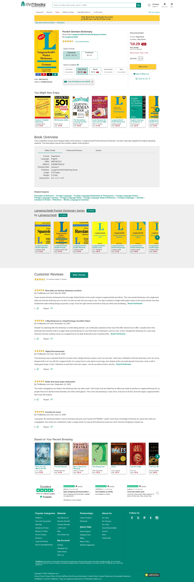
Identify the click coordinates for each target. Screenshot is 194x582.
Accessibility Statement (122, 576)
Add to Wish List (142, 74)
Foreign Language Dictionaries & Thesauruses (94, 196)
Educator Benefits (63, 521)
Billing (82, 538)
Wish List (60, 555)
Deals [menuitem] (57, 12)
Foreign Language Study (70, 198)
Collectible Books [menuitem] (83, 12)
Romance (38, 538)
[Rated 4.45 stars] (68, 41)
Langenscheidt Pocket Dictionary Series (89, 34)
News (104, 535)
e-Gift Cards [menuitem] (98, 12)
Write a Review (79, 275)
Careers (105, 531)
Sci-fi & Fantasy (40, 535)
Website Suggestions (87, 545)
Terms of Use (39, 576)
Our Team (105, 524)
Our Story (105, 518)
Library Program (85, 518)
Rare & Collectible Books (44, 545)
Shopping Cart (62, 548)
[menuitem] (155, 4)
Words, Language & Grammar (76, 200)
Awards (98, 150)
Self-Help (38, 524)
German (140, 198)
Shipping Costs (85, 535)
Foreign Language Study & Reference (100, 198)
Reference (57, 200)
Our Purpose (106, 521)
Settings (60, 545)
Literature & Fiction (42, 200)
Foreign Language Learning (46, 198)
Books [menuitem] (49, 12)
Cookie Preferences (106, 576)
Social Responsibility (109, 528)
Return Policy (84, 541)
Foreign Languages (126, 198)
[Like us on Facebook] (132, 518)
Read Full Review (135, 304)
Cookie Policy (93, 576)
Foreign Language (64, 196)
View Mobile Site (63, 535)
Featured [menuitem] (39, 12)
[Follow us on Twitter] (138, 518)
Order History (62, 552)
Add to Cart (143, 67)
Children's (38, 518)
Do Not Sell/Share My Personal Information (71, 576)
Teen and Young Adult (43, 521)
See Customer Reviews (82, 41)
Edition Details (50, 150)
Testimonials (106, 538)
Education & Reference (44, 196)
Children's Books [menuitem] (68, 12)
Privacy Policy (50, 576)
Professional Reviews (74, 150)
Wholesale (83, 521)
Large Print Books (41, 541)
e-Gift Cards (61, 528)
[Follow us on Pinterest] (144, 518)
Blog (59, 531)
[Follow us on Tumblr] (150, 518)
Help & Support (85, 531)
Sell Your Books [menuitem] (154, 12)
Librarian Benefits (63, 524)
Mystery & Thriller (41, 531)
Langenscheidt (71, 37)
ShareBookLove (63, 518)
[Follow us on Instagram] (157, 518)
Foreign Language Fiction (127, 196)
